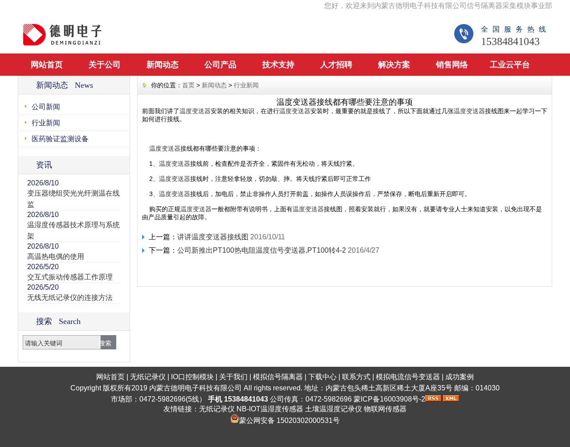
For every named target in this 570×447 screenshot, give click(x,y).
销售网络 (452, 64)
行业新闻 (46, 123)
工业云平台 (510, 64)
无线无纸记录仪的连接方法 (70, 297)
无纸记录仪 (148, 377)
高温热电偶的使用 (55, 256)
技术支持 (278, 64)
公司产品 (220, 64)
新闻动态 (163, 64)
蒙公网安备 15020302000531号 (289, 420)
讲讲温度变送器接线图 (212, 237)
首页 (188, 85)
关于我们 (233, 377)
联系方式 (356, 377)
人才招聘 (336, 64)
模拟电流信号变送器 (408, 377)
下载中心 (322, 377)
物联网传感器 (385, 409)
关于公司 (105, 64)
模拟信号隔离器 (278, 377)
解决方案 (394, 64)
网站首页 (47, 64)
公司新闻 (46, 107)
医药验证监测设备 (60, 139)
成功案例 (459, 377)
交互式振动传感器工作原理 (70, 277)
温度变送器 (195, 111)
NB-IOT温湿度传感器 (269, 409)
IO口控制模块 (192, 377)
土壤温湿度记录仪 (333, 409)
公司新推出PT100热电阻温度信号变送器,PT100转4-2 (261, 250)
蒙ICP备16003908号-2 (389, 399)
